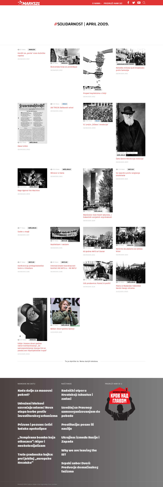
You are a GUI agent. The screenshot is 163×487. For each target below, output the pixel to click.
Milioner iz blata (57, 173)
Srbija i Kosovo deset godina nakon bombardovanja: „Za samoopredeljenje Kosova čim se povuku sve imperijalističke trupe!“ (32, 347)
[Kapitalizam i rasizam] (65, 234)
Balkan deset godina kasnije (62, 329)
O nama (96, 3)
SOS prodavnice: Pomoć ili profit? (96, 283)
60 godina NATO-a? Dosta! (93, 251)
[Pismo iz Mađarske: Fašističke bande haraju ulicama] (130, 272)
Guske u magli (23, 231)
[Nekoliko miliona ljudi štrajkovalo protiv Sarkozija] (130, 57)
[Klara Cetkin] (32, 123)
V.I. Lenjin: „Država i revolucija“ (95, 124)
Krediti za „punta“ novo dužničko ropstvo (31, 54)
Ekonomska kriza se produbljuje (63, 67)
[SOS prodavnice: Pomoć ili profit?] (98, 271)
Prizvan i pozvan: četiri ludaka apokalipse (35, 426)
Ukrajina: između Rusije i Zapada (80, 439)
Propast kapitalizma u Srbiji (94, 93)
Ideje (65, 104)
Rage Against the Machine (29, 190)
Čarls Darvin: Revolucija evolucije (129, 159)
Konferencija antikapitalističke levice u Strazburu (31, 267)
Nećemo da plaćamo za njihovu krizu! (129, 250)
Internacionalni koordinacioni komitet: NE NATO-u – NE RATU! (63, 267)
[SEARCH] (144, 2)
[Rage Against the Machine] (32, 178)
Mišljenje (33, 142)
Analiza (32, 50)
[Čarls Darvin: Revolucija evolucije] (130, 129)
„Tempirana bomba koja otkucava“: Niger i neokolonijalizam (36, 441)
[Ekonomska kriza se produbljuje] (65, 56)
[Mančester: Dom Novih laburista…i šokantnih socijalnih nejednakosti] (98, 190)
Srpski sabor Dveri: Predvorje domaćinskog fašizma (79, 467)
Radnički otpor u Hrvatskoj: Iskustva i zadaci (77, 394)
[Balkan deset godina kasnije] (65, 312)
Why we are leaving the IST (79, 452)
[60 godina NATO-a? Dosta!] (98, 238)
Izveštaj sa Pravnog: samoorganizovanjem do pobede (80, 411)
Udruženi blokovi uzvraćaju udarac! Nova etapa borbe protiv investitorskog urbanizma (37, 409)
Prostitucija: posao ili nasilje (77, 426)
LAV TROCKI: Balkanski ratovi (61, 107)
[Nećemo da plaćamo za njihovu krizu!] (130, 236)
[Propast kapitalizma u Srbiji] (98, 70)
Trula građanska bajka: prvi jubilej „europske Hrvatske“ (35, 458)
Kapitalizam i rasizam (59, 244)
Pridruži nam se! (113, 3)
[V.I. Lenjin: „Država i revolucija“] (98, 112)
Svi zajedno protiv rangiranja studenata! (128, 174)
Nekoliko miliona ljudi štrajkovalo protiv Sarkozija (130, 69)
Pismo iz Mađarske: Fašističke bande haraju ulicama (128, 287)
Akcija (131, 169)
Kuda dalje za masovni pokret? (35, 392)
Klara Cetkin (23, 146)
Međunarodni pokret (125, 64)
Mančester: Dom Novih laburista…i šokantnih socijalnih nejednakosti (97, 216)
